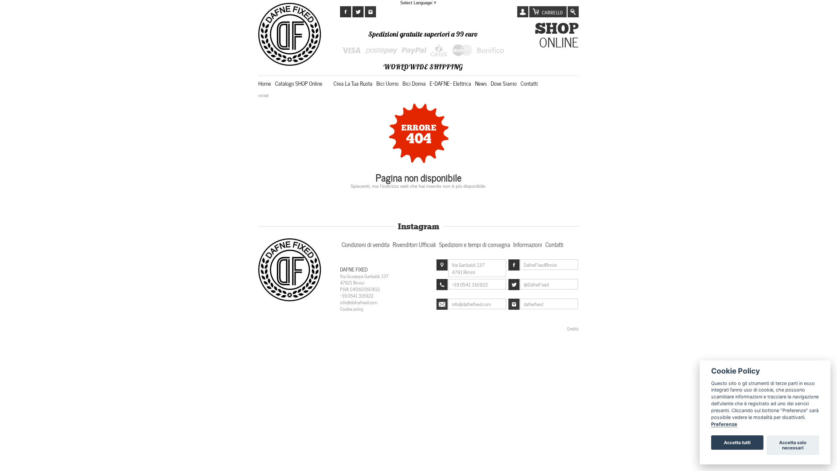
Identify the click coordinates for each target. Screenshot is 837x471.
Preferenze (724, 424)
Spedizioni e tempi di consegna (474, 244)
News (481, 83)
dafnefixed (533, 303)
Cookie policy (352, 308)
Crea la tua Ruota (352, 83)
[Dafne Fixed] (290, 300)
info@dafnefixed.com (358, 302)
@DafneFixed (536, 284)
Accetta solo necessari (792, 445)
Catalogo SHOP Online (298, 83)
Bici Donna (414, 83)
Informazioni (527, 244)
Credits (573, 328)
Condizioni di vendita (365, 244)
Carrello (552, 12)
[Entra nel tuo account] (522, 12)
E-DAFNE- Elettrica (450, 83)
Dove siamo (504, 83)
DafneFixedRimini (540, 264)
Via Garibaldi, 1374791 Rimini (468, 268)
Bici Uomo (387, 83)
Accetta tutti (737, 442)
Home (264, 83)
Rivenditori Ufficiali (414, 244)
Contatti (529, 83)
